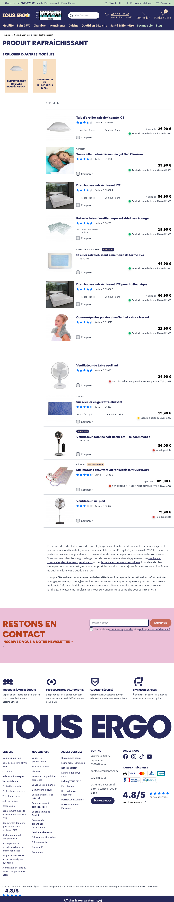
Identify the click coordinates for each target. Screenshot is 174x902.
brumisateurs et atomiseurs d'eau (120, 562)
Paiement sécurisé (101, 690)
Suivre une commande (43, 784)
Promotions (38, 852)
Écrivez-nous (103, 800)
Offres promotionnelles (44, 837)
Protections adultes (12, 786)
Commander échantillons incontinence (38, 824)
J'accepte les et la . (132, 629)
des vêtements (69, 562)
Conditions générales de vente (57, 886)
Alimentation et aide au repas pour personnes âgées (14, 871)
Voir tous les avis (132, 802)
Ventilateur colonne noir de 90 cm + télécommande (113, 437)
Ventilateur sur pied (90, 501)
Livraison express (145, 690)
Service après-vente (42, 832)
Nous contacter (69, 767)
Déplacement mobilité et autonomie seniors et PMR (15, 814)
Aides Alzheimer (11, 800)
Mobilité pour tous (12, 757)
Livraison (36, 771)
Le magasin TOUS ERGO (73, 762)
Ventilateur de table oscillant (97, 365)
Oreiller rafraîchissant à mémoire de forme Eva (110, 255)
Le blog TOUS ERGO (71, 781)
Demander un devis (42, 789)
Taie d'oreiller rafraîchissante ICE (100, 117)
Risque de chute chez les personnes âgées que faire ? (13, 859)
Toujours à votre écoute (19, 690)
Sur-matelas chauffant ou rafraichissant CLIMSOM (112, 470)
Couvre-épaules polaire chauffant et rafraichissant (112, 317)
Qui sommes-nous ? (71, 757)
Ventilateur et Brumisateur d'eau (45, 83)
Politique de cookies (120, 886)
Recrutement (68, 786)
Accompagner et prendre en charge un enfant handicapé (13, 847)
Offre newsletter (40, 842)
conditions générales (121, 629)
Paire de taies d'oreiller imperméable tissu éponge (112, 218)
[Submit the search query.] (71, 15)
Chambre (7, 771)
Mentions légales (31, 886)
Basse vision (9, 805)
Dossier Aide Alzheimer (72, 799)
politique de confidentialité (154, 629)
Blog (159, 25)
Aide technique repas (13, 776)
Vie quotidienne (10, 781)
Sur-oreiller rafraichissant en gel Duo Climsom (109, 154)
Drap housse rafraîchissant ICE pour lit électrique (111, 284)
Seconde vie (145, 25)
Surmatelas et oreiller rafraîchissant (16, 84)
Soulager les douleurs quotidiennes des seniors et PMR (14, 826)
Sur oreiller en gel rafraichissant (99, 402)
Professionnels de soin (14, 791)
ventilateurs (86, 562)
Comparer (87, 137)
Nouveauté (37, 847)
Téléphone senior (11, 796)
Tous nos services (41, 766)
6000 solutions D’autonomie (65, 690)
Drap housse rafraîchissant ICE (98, 185)
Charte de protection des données (91, 886)
